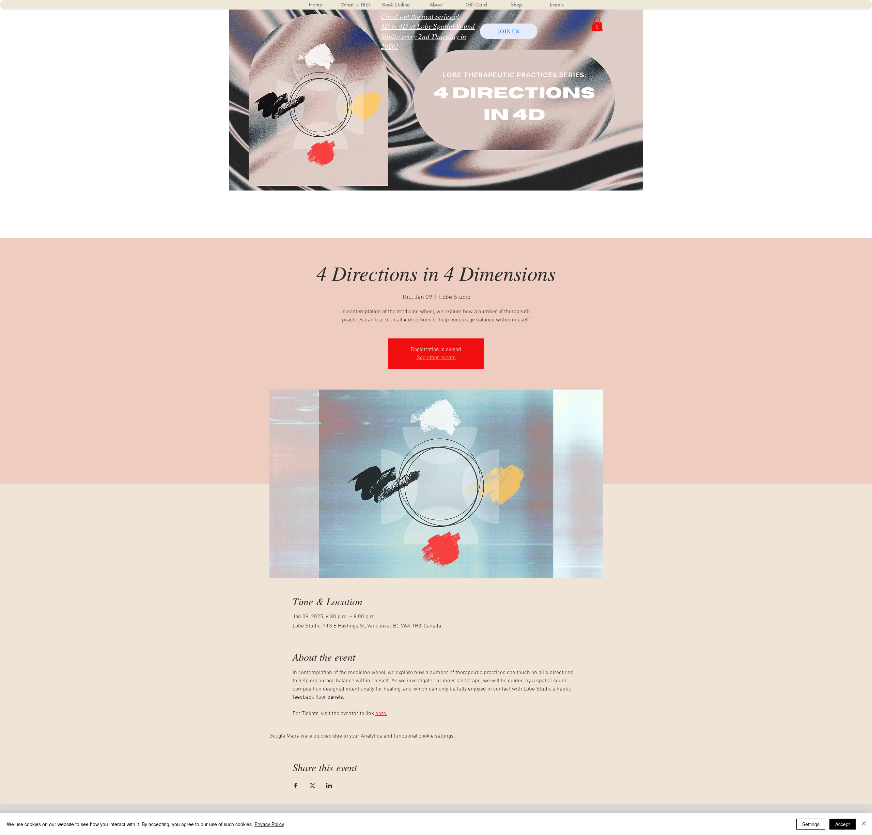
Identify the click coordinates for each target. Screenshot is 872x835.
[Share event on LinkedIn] (329, 785)
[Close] (864, 824)
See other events (436, 357)
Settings (811, 824)
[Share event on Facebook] (296, 785)
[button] (597, 24)
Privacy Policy (269, 824)
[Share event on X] (312, 785)
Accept (842, 824)
